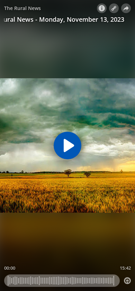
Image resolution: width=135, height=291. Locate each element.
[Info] (102, 8)
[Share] (126, 8)
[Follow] (114, 8)
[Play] (67, 145)
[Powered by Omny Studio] (127, 280)
